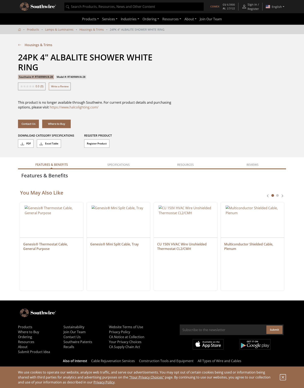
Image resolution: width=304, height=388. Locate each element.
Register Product (97, 143)
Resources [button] (170, 19)
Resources (26, 342)
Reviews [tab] (253, 165)
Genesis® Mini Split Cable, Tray (114, 244)
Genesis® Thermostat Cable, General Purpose (46, 246)
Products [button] (89, 19)
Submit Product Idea (34, 352)
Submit (274, 330)
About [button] (189, 19)
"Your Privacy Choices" (146, 377)
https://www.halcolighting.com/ (74, 107)
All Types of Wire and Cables (219, 361)
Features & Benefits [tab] (51, 164)
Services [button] (108, 19)
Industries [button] (128, 19)
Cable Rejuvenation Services (113, 361)
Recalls (68, 347)
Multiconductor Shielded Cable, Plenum (249, 246)
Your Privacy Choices (125, 342)
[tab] (272, 195)
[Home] (19, 29)
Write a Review (60, 86)
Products (33, 29)
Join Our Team (211, 19)
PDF (28, 143)
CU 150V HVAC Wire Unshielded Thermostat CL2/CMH (182, 246)
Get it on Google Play (255, 344)
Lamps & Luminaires (59, 29)
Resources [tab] (185, 165)
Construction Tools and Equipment (166, 361)
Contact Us (28, 124)
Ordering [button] (149, 19)
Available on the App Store (208, 344)
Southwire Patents (77, 342)
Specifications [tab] (118, 165)
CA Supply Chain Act (124, 347)
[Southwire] (38, 7)
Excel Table (51, 143)
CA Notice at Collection (126, 337)
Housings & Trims (91, 29)
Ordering (25, 337)
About (23, 347)
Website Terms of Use (126, 327)
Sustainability (73, 327)
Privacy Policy (104, 382)
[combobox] (134, 6)
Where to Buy (56, 124)
